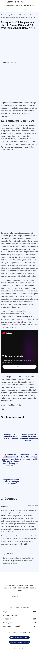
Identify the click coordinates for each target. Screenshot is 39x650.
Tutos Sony (26, 5)
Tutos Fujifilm (18, 5)
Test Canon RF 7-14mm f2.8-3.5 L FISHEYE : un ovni (10, 436)
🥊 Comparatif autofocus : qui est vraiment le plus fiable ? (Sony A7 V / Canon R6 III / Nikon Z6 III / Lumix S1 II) (10, 460)
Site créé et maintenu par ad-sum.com (19, 646)
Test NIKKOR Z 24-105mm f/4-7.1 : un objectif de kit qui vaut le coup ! (29, 437)
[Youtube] (21, 602)
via (2, 409)
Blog (8, 15)
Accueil (3, 15)
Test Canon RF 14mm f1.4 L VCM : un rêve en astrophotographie (29, 457)
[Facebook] (14, 602)
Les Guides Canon (9, 5)
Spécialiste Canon (26, 2)
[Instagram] (25, 602)
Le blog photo (13, 2)
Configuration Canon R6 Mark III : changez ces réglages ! (10, 482)
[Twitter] (18, 602)
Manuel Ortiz (18, 103)
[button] (26, 9)
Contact (32, 5)
